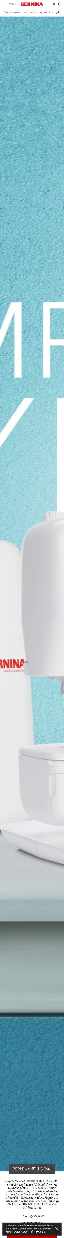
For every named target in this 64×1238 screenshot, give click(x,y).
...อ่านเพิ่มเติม (40, 1231)
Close (56, 1228)
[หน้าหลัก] (32, 4)
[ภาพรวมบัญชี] (59, 4)
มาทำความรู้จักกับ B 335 (32, 1216)
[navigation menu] (5, 4)
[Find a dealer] (54, 4)
